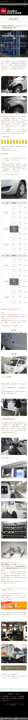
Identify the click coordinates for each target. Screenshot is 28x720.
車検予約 (21, 698)
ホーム (4, 694)
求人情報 (14, 698)
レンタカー (13, 696)
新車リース (19, 694)
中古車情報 (5, 696)
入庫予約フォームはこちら (13, 668)
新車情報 (10, 694)
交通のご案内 (5, 698)
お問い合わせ (5, 700)
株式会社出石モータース (7, 1)
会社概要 (21, 696)
